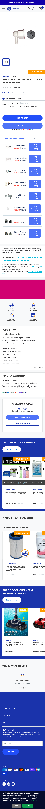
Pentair (5, 77)
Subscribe (10, 752)
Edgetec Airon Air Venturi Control (20, 220)
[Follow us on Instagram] (8, 784)
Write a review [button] (22, 417)
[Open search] (29, 8)
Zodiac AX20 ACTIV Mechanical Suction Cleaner (14, 644)
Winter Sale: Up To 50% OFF (22, 2)
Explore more (11, 449)
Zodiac (8, 640)
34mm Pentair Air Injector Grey (20, 146)
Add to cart (22, 118)
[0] (40, 8)
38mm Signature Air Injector (20, 195)
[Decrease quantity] (12, 92)
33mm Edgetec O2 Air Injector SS (20, 183)
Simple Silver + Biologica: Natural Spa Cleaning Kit (15, 493)
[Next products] (40, 138)
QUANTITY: (5, 92)
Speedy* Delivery (11, 309)
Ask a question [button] (22, 423)
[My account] (33, 8)
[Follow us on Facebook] (4, 784)
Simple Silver (10, 490)
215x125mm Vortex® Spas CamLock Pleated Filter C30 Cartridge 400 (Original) (15, 569)
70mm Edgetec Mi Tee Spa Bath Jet (20, 207)
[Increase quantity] (24, 92)
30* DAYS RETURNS (33, 309)
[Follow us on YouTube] (13, 784)
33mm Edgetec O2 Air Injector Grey (20, 170)
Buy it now (22, 126)
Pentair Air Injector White (20, 158)
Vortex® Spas (11, 564)
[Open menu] (3, 8)
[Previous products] (34, 138)
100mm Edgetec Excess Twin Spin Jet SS (20, 232)
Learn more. (33, 800)
